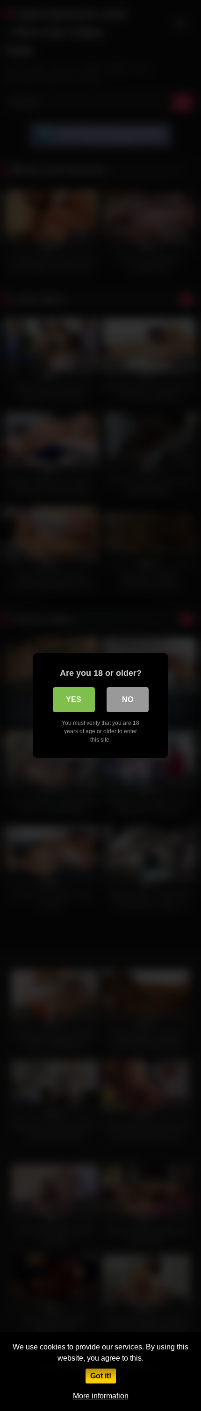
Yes (73, 699)
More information (101, 1396)
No (127, 699)
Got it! (100, 1376)
